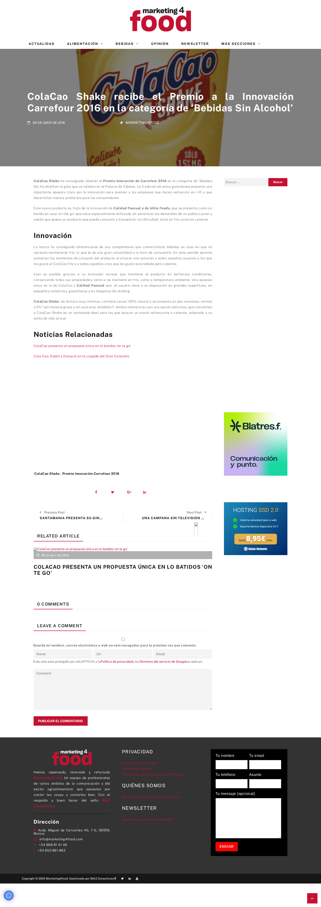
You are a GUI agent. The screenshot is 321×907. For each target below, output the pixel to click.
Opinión (160, 44)
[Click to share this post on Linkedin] (147, 492)
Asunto (255, 775)
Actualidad (42, 44)
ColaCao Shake (47, 473)
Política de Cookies (137, 769)
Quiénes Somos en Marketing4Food (150, 797)
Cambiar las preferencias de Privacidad (153, 774)
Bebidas (125, 44)
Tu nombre (225, 756)
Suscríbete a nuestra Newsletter (148, 819)
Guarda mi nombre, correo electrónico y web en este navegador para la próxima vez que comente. (115, 645)
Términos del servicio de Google (163, 661)
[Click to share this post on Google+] (131, 492)
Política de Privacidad (139, 763)
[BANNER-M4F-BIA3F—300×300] (255, 443)
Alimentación (82, 44)
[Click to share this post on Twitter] (115, 492)
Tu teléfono (225, 775)
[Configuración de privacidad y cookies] (9, 895)
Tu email (256, 756)
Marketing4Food (142, 123)
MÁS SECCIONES (238, 44)
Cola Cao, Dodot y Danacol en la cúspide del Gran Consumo (81, 356)
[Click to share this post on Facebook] (99, 492)
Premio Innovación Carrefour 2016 (90, 473)
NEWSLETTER (195, 44)
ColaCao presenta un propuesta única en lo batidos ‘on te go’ (82, 346)
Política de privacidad (117, 661)
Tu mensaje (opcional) (235, 794)
